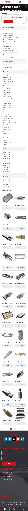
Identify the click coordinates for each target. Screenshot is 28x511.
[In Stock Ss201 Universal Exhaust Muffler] (7, 354)
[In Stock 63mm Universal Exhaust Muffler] (7, 335)
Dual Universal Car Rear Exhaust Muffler (7, 303)
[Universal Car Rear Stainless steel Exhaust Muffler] (7, 413)
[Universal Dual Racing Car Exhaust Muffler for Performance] (7, 237)
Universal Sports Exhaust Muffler (6, 381)
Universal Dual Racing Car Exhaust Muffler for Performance (7, 244)
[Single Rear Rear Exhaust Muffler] (20, 354)
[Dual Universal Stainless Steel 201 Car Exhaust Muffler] (20, 237)
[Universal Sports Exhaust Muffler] (7, 374)
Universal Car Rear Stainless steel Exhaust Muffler (7, 420)
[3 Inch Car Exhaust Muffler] (20, 335)
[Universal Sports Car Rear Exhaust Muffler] (7, 216)
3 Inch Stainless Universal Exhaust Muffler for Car (19, 323)
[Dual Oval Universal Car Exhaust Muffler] (20, 296)
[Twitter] (14, 439)
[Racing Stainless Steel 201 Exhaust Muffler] (7, 315)
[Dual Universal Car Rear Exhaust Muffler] (7, 296)
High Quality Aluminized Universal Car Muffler (7, 205)
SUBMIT (9, 463)
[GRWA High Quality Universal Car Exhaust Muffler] (7, 393)
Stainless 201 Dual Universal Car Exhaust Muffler (20, 264)
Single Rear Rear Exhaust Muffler (19, 362)
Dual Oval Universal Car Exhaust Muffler (20, 303)
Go (8, 21)
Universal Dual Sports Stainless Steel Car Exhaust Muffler (20, 284)
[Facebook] (5, 439)
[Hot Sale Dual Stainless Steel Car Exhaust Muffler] (7, 256)
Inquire (8, 208)
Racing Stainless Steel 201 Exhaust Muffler (6, 323)
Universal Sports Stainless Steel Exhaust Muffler (19, 401)
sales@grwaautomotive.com (10, 481)
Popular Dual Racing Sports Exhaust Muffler (7, 284)
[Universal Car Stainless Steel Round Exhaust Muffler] (20, 413)
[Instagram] (22, 439)
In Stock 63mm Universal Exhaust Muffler (6, 342)
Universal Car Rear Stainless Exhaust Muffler (19, 205)
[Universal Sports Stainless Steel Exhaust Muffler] (20, 393)
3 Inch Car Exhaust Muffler (19, 342)
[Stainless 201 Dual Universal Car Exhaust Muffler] (20, 256)
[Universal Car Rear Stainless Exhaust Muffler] (20, 198)
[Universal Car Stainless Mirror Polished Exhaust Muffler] (20, 374)
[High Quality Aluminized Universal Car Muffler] (7, 198)
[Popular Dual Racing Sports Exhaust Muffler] (7, 276)
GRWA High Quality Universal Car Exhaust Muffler (7, 401)
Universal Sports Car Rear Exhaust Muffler (7, 225)
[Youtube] (18, 439)
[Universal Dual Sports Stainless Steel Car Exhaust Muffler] (20, 276)
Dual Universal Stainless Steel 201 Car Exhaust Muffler (20, 244)
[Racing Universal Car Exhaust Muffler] (20, 217)
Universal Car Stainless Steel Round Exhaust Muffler (20, 420)
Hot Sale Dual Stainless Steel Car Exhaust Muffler (7, 264)
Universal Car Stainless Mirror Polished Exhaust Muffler (19, 381)
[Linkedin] (10, 439)
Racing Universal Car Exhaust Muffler (20, 225)
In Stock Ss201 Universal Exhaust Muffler (6, 362)
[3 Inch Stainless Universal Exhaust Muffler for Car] (20, 315)
